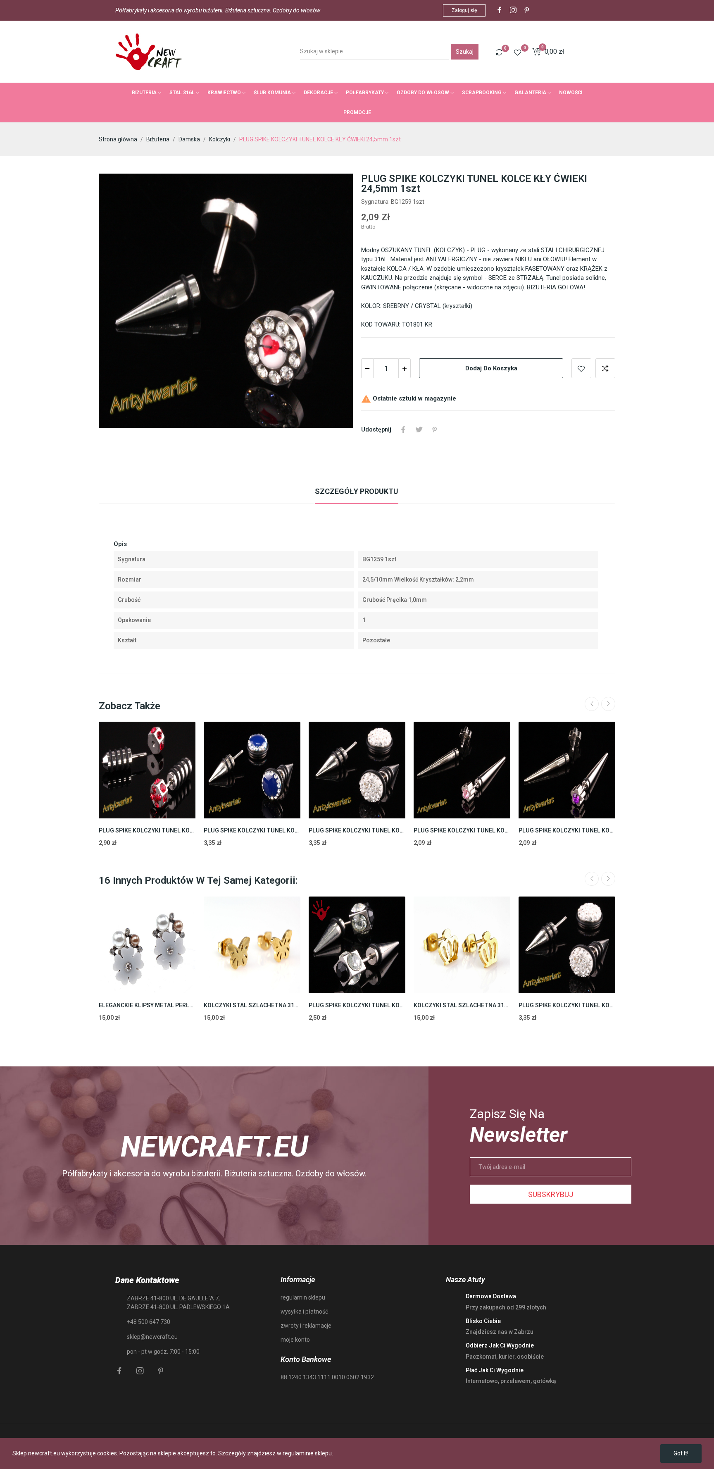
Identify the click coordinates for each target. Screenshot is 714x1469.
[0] (499, 52)
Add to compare (605, 368)
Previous (592, 704)
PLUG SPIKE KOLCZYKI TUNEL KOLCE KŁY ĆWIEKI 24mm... (252, 830)
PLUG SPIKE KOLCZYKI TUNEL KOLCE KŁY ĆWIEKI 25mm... (357, 830)
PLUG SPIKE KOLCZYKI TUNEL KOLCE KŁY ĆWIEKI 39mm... (462, 830)
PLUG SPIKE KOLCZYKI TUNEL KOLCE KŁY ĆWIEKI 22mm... (147, 830)
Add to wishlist (581, 368)
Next (608, 704)
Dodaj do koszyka (491, 368)
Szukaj (465, 51)
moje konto (295, 1339)
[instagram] (513, 10)
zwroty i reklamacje (306, 1325)
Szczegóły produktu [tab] (356, 491)
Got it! (681, 1453)
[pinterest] (527, 10)
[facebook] (499, 10)
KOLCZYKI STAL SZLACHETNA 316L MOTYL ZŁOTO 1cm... (252, 1005)
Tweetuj (419, 429)
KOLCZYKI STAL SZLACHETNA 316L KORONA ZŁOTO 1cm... (462, 1005)
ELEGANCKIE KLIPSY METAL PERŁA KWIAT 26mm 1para (147, 1005)
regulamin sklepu (303, 1297)
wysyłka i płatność (304, 1311)
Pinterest (435, 429)
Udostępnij (403, 429)
